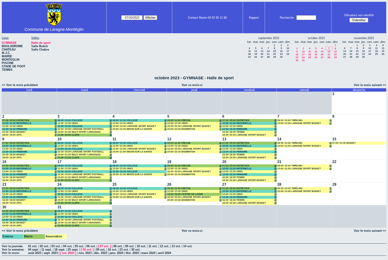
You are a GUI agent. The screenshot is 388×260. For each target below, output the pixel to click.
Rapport (254, 17)
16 (281, 51)
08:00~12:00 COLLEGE (125, 120)
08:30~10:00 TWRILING (289, 120)
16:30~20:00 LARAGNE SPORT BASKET (189, 126)
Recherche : (287, 17)
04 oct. (67, 246)
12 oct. (164, 246)
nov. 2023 (85, 253)
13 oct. (176, 246)
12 (255, 51)
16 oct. (112, 249)
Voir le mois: (11, 253)
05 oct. (79, 246)
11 (249, 51)
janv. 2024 (116, 253)
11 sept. (46, 249)
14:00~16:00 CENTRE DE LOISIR (185, 194)
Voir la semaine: (13, 249)
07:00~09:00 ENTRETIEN (15, 120)
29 (274, 57)
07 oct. (104, 246)
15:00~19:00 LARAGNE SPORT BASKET (134, 126)
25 (249, 57)
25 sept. (73, 249)
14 (268, 51)
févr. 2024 (132, 253)
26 (255, 57)
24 (288, 54)
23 (281, 54)
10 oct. (141, 246)
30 (281, 57)
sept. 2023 (51, 253)
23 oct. (124, 249)
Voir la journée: (12, 246)
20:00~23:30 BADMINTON (181, 129)
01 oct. (32, 246)
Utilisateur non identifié (359, 15)
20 (262, 54)
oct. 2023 (68, 253)
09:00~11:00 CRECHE (179, 120)
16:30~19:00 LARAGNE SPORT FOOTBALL (80, 129)
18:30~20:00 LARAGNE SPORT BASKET (244, 135)
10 (288, 48)
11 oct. (152, 246)
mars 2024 (148, 253)
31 (303, 60)
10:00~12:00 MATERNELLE (16, 123)
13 (262, 51)
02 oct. (44, 246)
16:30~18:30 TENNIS (233, 132)
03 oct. (56, 246)
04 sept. (33, 249)
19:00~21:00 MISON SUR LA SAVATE (132, 129)
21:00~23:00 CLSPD (68, 135)
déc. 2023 (100, 253)
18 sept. (59, 249)
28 (268, 57)
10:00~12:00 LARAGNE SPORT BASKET (299, 123)
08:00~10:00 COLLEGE (70, 120)
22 (274, 54)
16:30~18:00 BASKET (14, 132)
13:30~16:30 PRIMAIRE (14, 129)
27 (262, 57)
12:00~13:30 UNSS (12, 126)
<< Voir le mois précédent (20, 85)
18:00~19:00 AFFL (12, 135)
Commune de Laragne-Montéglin (54, 29)
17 (288, 51)
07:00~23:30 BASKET (344, 143)
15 (274, 51)
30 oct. (135, 249)
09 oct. (129, 246)
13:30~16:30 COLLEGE (70, 126)
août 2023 (34, 253)
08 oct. (118, 246)
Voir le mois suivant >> (370, 85)
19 (255, 54)
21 (268, 54)
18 (249, 54)
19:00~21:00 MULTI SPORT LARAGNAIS (79, 132)
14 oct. (187, 246)
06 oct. (91, 246)
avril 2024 (164, 253)
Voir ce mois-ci (192, 85)
